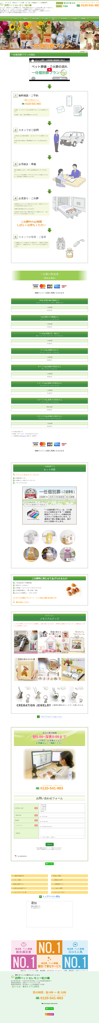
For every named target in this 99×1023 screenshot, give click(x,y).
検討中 (42, 811)
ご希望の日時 (18, 815)
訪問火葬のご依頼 (19, 808)
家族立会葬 (43, 804)
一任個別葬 (43, 806)
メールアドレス (18, 825)
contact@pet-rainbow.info (50, 1003)
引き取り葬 (43, 808)
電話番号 (17, 820)
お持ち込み (43, 809)
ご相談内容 (17, 833)
